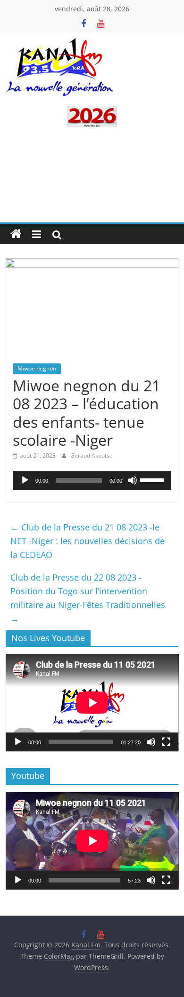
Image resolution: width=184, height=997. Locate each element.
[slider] (153, 479)
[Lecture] (25, 480)
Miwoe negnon (36, 368)
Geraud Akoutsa (91, 455)
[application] (92, 480)
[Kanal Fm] (16, 234)
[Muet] (132, 480)
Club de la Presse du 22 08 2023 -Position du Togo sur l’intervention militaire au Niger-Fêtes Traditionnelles (87, 598)
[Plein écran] (166, 742)
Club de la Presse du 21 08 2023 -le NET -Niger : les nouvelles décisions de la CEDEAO (87, 540)
